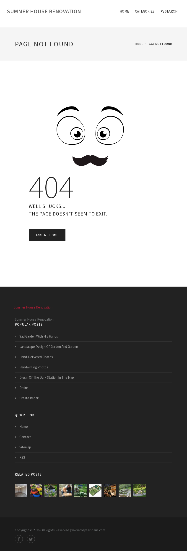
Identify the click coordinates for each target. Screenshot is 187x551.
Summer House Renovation (44, 11)
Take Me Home (47, 235)
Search (171, 11)
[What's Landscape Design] (139, 490)
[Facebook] (19, 539)
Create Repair (29, 398)
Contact (25, 437)
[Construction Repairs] (21, 490)
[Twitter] (31, 539)
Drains (24, 388)
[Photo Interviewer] (110, 490)
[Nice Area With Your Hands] (65, 490)
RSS (22, 457)
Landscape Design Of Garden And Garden (48, 346)
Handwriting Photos (33, 367)
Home (124, 11)
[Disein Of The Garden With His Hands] (125, 490)
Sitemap (25, 447)
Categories (145, 11)
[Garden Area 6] (95, 490)
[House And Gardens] (80, 490)
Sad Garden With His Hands (38, 336)
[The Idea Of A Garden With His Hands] (36, 490)
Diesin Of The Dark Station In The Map (46, 377)
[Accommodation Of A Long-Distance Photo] (50, 490)
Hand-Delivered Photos (36, 357)
